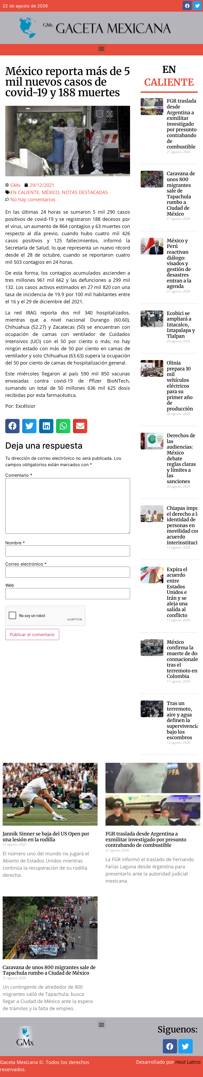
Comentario (18, 475)
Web (9, 585)
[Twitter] (197, 5)
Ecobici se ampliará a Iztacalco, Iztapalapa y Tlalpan (181, 324)
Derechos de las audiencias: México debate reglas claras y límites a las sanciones (181, 458)
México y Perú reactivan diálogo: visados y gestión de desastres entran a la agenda (179, 264)
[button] (101, 48)
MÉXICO (50, 192)
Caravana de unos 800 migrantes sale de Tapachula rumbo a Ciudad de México (181, 193)
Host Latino (188, 1062)
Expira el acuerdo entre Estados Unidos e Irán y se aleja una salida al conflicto (177, 592)
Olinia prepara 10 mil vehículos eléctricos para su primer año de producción (180, 386)
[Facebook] (187, 5)
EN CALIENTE (24, 192)
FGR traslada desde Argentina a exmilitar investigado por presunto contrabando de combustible (182, 124)
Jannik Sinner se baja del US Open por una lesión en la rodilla (46, 837)
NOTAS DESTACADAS (85, 192)
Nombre (15, 543)
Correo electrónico (26, 564)
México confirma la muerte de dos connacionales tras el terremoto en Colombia (183, 659)
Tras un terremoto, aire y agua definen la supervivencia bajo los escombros (183, 720)
